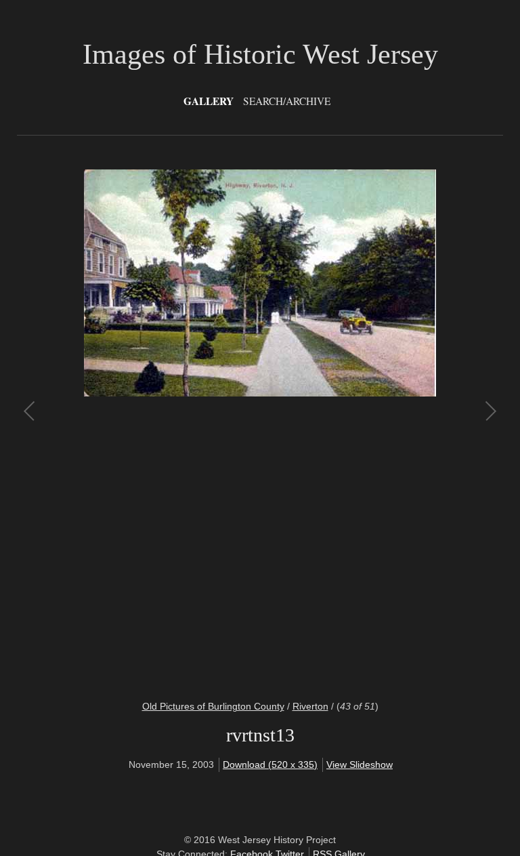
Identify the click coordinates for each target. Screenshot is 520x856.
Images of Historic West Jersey (260, 54)
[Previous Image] (145, 426)
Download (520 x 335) (270, 764)
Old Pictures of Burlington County (213, 706)
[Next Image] (374, 426)
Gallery (208, 101)
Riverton (310, 706)
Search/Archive (286, 101)
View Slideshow (359, 764)
